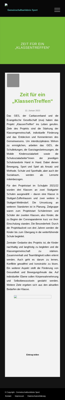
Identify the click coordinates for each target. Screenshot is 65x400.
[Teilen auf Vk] (44, 360)
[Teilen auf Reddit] (49, 360)
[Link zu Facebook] (52, 392)
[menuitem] (48, 10)
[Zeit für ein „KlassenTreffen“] (13, 80)
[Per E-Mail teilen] (55, 360)
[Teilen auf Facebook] (9, 360)
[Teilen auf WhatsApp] (21, 360)
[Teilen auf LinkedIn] (32, 360)
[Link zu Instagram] (57, 392)
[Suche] (48, 10)
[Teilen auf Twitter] (15, 360)
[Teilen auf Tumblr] (38, 360)
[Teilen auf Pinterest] (27, 360)
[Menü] (55, 10)
